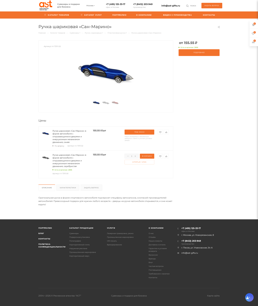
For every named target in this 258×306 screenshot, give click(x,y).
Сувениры (74, 233)
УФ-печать (112, 241)
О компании (156, 228)
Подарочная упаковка (79, 237)
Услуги (111, 228)
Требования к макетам (159, 274)
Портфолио (45, 228)
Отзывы (152, 237)
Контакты (44, 239)
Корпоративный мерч (79, 256)
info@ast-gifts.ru (170, 5)
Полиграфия (75, 241)
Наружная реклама (78, 248)
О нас (151, 233)
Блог (41, 233)
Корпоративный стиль (79, 245)
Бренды (152, 259)
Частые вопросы (156, 266)
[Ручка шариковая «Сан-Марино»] (106, 74)
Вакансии (153, 255)
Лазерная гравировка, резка (120, 233)
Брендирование (114, 245)
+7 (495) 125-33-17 (115, 5)
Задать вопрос (91, 188)
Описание (47, 188)
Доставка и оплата (157, 245)
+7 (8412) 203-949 (143, 5)
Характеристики (68, 188)
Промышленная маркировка (82, 252)
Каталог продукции (81, 228)
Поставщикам (155, 270)
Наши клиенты (155, 241)
